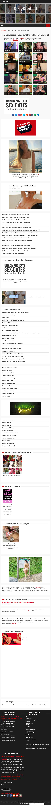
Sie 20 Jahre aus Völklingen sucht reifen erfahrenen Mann (16, 227)
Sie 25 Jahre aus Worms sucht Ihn (10, 328)
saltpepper (35, 83)
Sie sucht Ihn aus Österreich (7, 723)
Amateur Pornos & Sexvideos (8, 739)
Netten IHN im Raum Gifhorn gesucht (11, 348)
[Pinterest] (30, 115)
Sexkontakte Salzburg (8, 427)
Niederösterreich (23, 38)
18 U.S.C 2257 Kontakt (6, 782)
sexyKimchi (21, 83)
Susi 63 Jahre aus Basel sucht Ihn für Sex (12, 343)
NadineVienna (36, 61)
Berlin (27, 716)
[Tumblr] (32, 115)
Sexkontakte (5, 433)
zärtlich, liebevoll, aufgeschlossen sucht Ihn (13, 320)
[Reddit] (27, 115)
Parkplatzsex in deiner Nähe (7, 726)
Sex (38, 174)
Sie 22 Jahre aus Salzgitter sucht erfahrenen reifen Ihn (16, 238)
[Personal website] (38, 115)
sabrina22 (7, 93)
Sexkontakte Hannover (8, 393)
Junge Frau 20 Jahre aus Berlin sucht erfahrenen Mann (16, 222)
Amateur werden (6, 603)
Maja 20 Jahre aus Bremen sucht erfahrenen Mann (14, 243)
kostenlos (13, 623)
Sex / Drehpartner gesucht (7, 731)
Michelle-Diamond (23, 50)
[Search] (44, 25)
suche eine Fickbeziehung (8, 315)
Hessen (28, 726)
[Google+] (21, 115)
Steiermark (12, 438)
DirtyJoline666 (8, 83)
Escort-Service (4, 729)
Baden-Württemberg (31, 739)
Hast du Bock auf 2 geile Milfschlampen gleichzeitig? (15, 312)
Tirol (10, 440)
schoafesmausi (36, 50)
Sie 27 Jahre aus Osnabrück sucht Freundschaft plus (15, 250)
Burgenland (12, 446)
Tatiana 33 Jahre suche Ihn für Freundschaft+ (13, 253)
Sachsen (28, 721)
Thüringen (28, 724)
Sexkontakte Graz (6, 422)
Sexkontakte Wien (6, 425)
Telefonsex (11, 639)
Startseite (3, 30)
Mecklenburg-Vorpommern (32, 720)
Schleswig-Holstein (30, 732)
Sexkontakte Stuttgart (8, 391)
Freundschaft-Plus (16, 214)
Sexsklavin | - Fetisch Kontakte (8, 735)
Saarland (28, 728)
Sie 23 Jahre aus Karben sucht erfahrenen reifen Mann (16, 225)
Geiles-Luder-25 (23, 93)
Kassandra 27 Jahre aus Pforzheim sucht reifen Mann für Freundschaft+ (20, 232)
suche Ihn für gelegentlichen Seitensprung (13, 353)
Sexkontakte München (8, 375)
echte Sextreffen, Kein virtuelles (10, 330)
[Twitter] (16, 115)
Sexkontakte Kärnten (7, 430)
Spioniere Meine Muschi (8, 338)
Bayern (27, 740)
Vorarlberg (11, 443)
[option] (25, 639)
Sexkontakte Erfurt (7, 396)
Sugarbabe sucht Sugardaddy (8, 740)
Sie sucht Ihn (26, 214)
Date (14, 610)
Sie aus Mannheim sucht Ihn (9, 335)
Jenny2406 (7, 50)
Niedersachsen (29, 731)
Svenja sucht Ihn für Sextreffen (10, 322)
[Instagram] (19, 115)
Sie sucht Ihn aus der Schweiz (8, 724)
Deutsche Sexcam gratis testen (8, 737)
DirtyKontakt (25, 8)
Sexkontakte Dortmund (8, 385)
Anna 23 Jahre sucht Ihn (8, 340)
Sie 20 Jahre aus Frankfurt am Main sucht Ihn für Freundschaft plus (19, 248)
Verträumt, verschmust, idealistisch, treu (12, 356)
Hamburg (28, 735)
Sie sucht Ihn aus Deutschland (8, 721)
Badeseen (37, 587)
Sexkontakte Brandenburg (8, 383)
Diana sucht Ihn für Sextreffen (10, 325)
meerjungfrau (22, 61)
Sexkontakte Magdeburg (8, 378)
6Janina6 (21, 72)
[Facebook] (13, 115)
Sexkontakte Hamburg (8, 373)
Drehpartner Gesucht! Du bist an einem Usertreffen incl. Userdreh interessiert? (22, 333)
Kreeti (22, 803)
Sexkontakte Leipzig (7, 380)
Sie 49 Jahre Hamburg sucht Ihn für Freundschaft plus (15, 217)
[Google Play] (24, 115)
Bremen (28, 734)
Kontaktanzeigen (26, 610)
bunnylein (7, 72)
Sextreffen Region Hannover (9, 351)
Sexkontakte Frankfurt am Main (10, 388)
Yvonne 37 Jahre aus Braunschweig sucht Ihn (13, 359)
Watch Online (48, 25)
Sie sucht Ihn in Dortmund (8, 346)
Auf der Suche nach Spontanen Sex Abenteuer (13, 361)
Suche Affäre (5, 317)
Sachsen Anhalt (29, 723)
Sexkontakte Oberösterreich (9, 435)
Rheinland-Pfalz (30, 737)
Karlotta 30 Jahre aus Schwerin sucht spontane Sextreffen (17, 240)
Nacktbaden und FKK (6, 728)
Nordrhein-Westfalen (31, 729)
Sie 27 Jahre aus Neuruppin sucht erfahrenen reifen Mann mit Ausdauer (20, 235)
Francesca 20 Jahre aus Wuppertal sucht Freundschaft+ (16, 245)
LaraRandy (35, 72)
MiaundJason (8, 61)
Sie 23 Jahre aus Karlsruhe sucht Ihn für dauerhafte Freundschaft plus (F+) (21, 230)
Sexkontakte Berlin (7, 370)
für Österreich (9, 420)
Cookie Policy (4, 784)
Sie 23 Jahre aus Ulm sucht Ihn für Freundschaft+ (14, 219)
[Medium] (35, 115)
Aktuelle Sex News (5, 734)
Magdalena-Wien (37, 93)
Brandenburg (29, 718)
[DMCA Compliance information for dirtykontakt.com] (6, 789)
